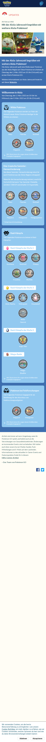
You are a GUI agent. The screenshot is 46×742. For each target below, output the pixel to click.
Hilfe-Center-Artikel (10, 458)
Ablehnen (23, 738)
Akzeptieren (37, 738)
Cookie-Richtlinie (8, 729)
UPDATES (14, 15)
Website (13, 82)
